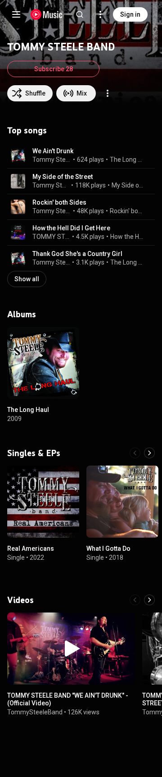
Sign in (130, 14)
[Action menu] (107, 93)
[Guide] (16, 14)
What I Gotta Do (108, 548)
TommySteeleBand (35, 711)
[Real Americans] (43, 502)
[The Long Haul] (43, 363)
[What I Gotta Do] (122, 502)
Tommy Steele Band (52, 159)
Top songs (27, 130)
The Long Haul (127, 159)
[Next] (149, 453)
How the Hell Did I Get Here (71, 228)
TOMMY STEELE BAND (51, 236)
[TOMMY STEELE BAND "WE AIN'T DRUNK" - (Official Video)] (71, 648)
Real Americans (30, 548)
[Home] (47, 14)
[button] (18, 155)
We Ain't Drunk (52, 151)
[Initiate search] (79, 14)
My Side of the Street (62, 176)
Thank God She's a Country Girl (77, 253)
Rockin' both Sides (59, 202)
